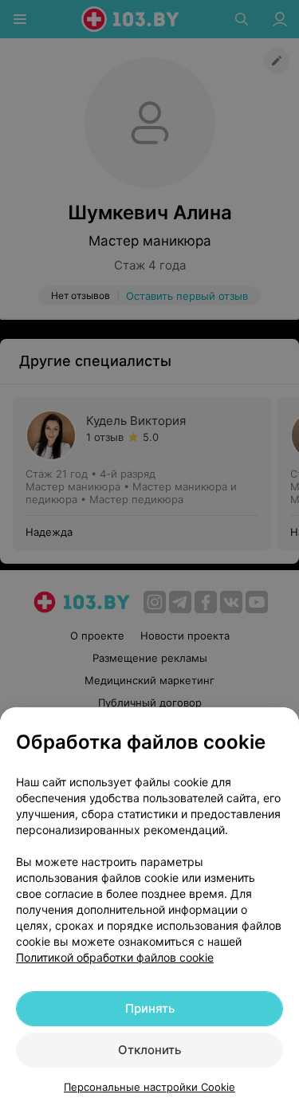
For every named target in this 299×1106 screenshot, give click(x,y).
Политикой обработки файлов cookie (115, 957)
